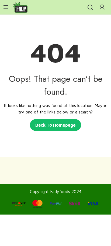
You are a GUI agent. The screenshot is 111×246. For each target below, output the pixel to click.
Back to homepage (55, 125)
